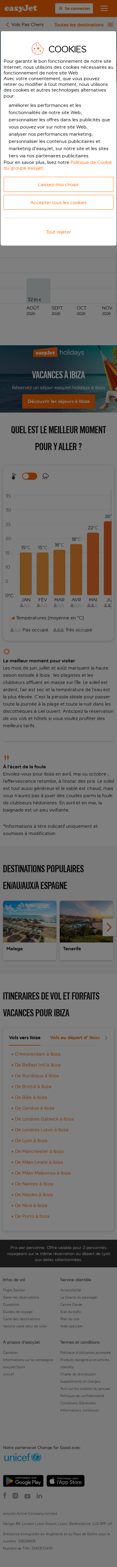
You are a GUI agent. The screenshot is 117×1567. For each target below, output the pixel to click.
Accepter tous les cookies (58, 202)
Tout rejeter (58, 232)
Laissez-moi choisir (58, 184)
